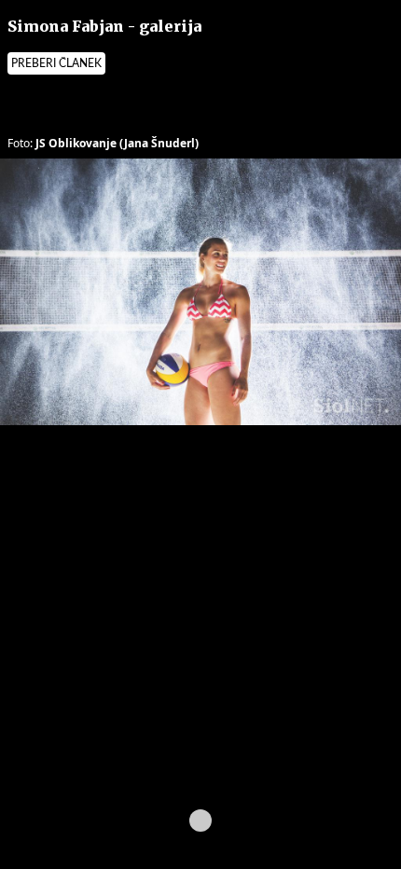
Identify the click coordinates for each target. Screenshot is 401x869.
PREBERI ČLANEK (56, 63)
